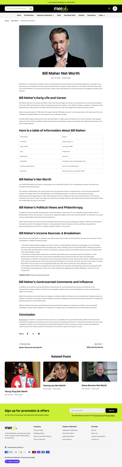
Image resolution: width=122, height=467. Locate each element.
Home (7, 21)
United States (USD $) (14, 447)
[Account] (109, 8)
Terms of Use (98, 415)
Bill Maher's (23, 320)
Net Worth (14, 21)
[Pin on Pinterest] (39, 334)
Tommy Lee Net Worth (54, 385)
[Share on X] (33, 334)
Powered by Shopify (28, 457)
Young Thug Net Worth (16, 391)
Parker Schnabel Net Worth (40, 275)
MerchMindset (15, 457)
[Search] (31, 8)
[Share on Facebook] (27, 334)
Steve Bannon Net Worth (94, 385)
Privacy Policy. (110, 415)
